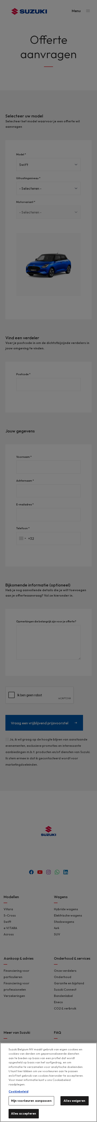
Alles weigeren (74, 1100)
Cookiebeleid (18, 1091)
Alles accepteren (23, 1113)
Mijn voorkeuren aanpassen (31, 1100)
